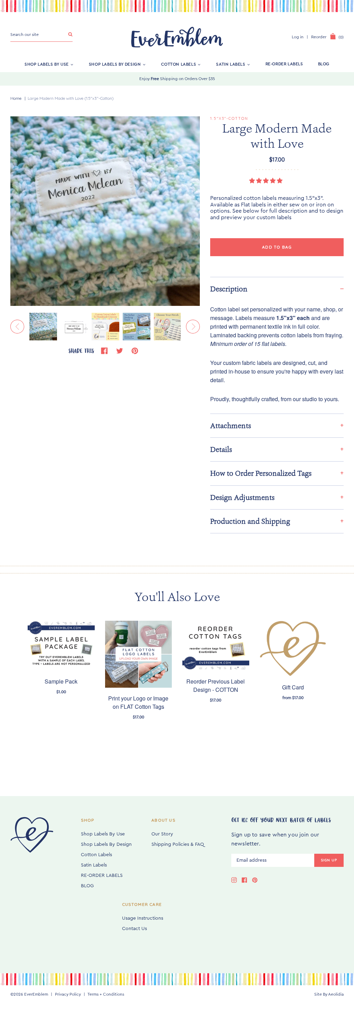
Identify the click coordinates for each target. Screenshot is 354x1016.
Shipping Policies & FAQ (177, 844)
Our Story (162, 834)
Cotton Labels (178, 64)
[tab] (277, 289)
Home (15, 98)
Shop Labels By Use (47, 64)
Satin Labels (230, 64)
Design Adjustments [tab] (242, 497)
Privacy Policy (68, 994)
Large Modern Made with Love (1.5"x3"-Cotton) (71, 98)
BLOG (323, 64)
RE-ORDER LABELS (284, 64)
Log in (298, 37)
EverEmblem (36, 994)
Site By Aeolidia (329, 994)
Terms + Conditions (105, 994)
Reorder (318, 37)
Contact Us (134, 928)
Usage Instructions (142, 918)
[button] (266, 181)
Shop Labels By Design (115, 64)
